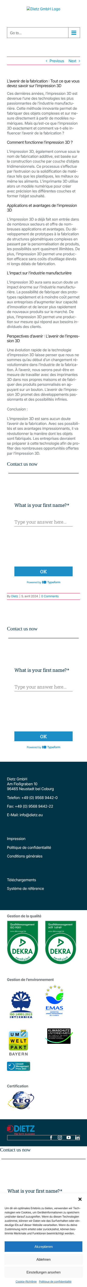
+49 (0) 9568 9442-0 (39, 797)
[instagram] (60, 1138)
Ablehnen (43, 1259)
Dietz (14, 596)
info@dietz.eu (31, 814)
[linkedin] (77, 1138)
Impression (16, 838)
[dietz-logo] (21, 1127)
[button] (80, 1199)
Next (72, 60)
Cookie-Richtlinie (26, 1281)
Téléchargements (21, 879)
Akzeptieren (44, 1247)
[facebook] (51, 1138)
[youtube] (69, 1138)
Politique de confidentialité (55, 1281)
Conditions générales (24, 856)
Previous (57, 60)
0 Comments (50, 596)
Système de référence (25, 888)
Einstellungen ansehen (43, 1272)
